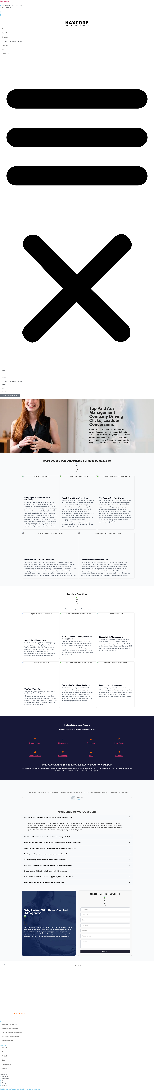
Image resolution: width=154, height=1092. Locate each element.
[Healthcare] (63, 739)
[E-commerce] (35, 739)
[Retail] (91, 751)
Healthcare (63, 743)
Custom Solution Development (12, 1032)
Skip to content (5, 1)
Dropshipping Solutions (10, 1028)
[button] (77, 211)
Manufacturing (35, 756)
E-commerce (34, 743)
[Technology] (63, 751)
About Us (5, 33)
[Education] (91, 739)
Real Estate (119, 743)
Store (3, 29)
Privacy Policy (6, 1064)
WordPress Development (10, 1036)
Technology (63, 756)
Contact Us (5, 53)
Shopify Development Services (13, 41)
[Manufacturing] (35, 751)
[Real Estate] (119, 739)
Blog (3, 49)
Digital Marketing (7, 1040)
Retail (91, 756)
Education (91, 743)
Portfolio (5, 45)
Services (5, 37)
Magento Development (9, 1024)
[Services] (119, 751)
